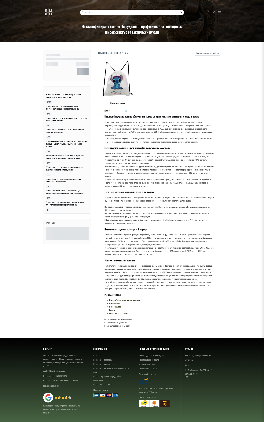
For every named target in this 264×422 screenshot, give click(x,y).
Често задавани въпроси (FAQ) (151, 355)
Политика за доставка (102, 359)
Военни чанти (114, 303)
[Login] (208, 12)
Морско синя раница (117, 103)
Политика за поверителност (104, 364)
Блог (95, 355)
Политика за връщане (148, 368)
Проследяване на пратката (150, 359)
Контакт (218, 3)
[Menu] (219, 12)
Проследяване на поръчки (202, 3)
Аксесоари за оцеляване (118, 313)
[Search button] (181, 12)
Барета (112, 309)
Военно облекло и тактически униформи (124, 300)
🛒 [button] (126, 110)
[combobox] (130, 12)
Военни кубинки (115, 306)
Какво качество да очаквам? (117, 322)
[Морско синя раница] (117, 78)
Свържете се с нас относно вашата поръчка (61, 380)
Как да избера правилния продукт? (120, 319)
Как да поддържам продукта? (118, 325)
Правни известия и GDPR (103, 384)
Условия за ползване (147, 364)
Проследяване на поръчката (55, 375)
